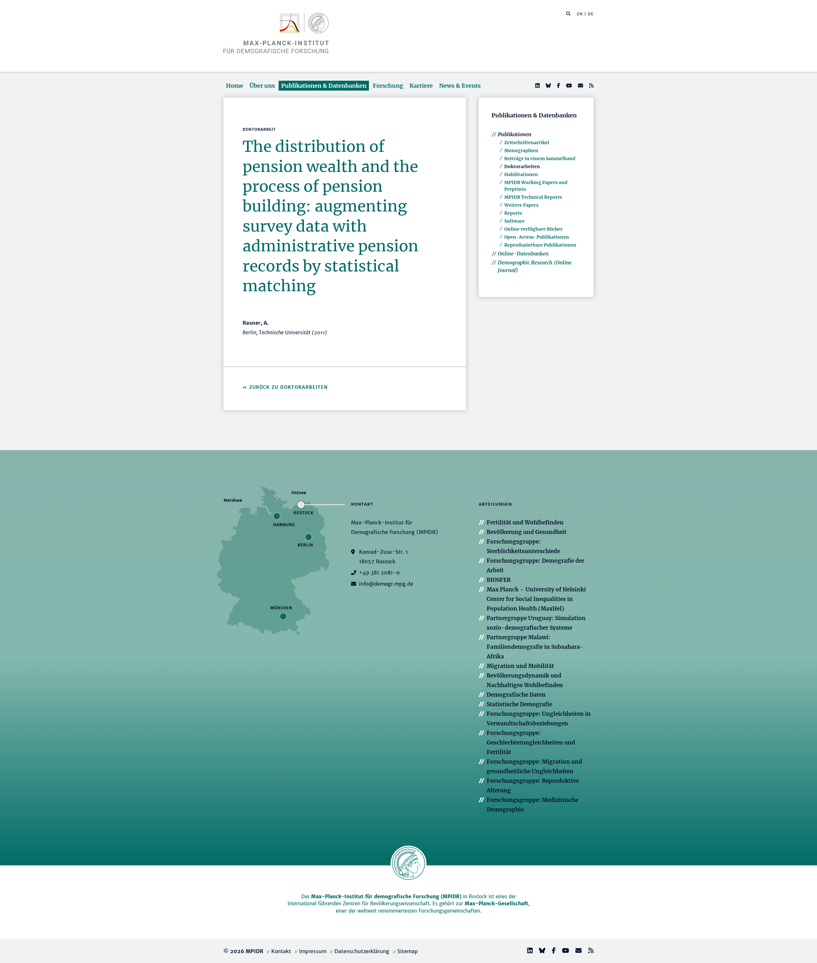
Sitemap (407, 951)
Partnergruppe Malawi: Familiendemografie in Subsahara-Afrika (535, 647)
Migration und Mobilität (520, 666)
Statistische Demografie (519, 704)
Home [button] (234, 85)
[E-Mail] (580, 85)
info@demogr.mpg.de (386, 584)
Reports (513, 213)
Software (514, 221)
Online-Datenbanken (523, 253)
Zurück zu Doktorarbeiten (288, 387)
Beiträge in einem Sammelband (539, 158)
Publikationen (514, 134)
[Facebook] (558, 85)
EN (580, 13)
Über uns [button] (262, 85)
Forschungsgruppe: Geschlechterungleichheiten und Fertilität (531, 743)
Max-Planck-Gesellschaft (496, 903)
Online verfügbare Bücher (533, 229)
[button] (568, 13)
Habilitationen (521, 174)
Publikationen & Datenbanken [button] (323, 85)
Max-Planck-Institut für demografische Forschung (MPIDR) (386, 896)
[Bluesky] (547, 85)
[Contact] (576, 951)
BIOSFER (499, 579)
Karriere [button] (421, 85)
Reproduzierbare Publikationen (540, 245)
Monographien (521, 150)
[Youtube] (568, 85)
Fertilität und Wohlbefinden (525, 522)
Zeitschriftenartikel (526, 142)
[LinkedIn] (537, 85)
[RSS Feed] (591, 85)
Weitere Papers (521, 205)
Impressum (312, 951)
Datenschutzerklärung (361, 951)
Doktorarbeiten (522, 166)
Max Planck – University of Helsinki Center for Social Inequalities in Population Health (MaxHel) (536, 599)
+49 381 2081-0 (379, 572)
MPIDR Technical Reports (533, 197)
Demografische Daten (516, 694)
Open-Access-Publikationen (536, 237)
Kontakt (281, 951)
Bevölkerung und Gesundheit (526, 532)
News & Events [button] (460, 85)
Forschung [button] (388, 85)
